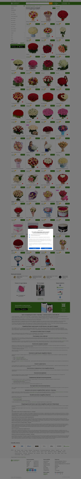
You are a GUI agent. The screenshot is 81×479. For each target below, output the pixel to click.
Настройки (34, 248)
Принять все (46, 248)
